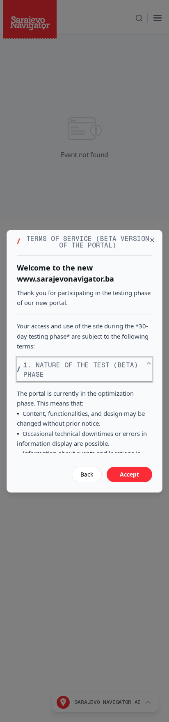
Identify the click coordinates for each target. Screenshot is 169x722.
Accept (129, 474)
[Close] (152, 240)
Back (86, 474)
